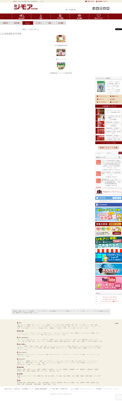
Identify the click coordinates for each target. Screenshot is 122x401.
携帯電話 (28, 361)
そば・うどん (57, 326)
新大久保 (53, 382)
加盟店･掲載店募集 (41, 389)
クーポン (38, 23)
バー (88, 324)
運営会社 (17, 389)
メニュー (27, 23)
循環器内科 (82, 369)
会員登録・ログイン (102, 1)
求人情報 (79, 16)
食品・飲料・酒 (20, 364)
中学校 (78, 341)
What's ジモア (98, 16)
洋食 (76, 324)
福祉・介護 (52, 371)
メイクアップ (39, 333)
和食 (18, 324)
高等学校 (83, 341)
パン (38, 326)
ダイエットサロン (65, 333)
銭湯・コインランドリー (62, 348)
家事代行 (26, 346)
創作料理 (68, 324)
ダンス (96, 339)
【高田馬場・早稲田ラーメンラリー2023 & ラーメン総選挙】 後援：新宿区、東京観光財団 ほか (113, 138)
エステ (33, 334)
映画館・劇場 (20, 354)
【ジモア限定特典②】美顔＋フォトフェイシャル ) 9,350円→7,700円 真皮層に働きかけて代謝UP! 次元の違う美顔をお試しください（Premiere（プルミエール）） (111, 164)
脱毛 (72, 333)
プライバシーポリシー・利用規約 (91, 389)
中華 (92, 324)
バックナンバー (102, 96)
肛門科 (38, 369)
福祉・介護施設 (66, 376)
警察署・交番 (40, 376)
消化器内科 (51, 369)
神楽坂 (18, 384)
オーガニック (35, 361)
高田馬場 (82, 382)
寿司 (18, 328)
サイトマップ (107, 389)
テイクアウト (80, 328)
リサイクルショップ (93, 361)
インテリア (66, 362)
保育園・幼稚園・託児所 (64, 341)
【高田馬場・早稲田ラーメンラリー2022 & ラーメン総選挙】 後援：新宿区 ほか (113, 130)
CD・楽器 (28, 364)
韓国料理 (52, 328)
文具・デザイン (20, 361)
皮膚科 (24, 369)
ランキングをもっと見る (108, 143)
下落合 (39, 382)
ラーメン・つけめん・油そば (57, 324)
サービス (62, 346)
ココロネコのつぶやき (109, 299)
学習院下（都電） (47, 384)
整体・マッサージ (48, 333)
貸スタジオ (45, 339)
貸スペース (32, 339)
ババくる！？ (115, 102)
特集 (40, 16)
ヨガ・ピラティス (49, 334)
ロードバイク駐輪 (37, 348)
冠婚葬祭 (53, 348)
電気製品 (83, 362)
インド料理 (58, 328)
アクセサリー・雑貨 (69, 361)
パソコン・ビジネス (40, 341)
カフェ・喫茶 (27, 326)
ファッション (37, 362)
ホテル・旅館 (97, 376)
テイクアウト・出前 (74, 362)
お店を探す (21, 16)
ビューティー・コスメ (51, 362)
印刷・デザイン (20, 348)
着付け (74, 339)
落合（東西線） (46, 382)
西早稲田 (93, 382)
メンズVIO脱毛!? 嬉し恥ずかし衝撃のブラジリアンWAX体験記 (113, 117)
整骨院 (28, 371)
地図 (49, 23)
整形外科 (19, 369)
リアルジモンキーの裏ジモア (109, 301)
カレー (99, 326)
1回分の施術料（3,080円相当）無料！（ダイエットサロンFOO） (111, 173)
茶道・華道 (49, 341)
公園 (73, 376)
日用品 (40, 361)
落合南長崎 (59, 382)
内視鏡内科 (44, 369)
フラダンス (32, 333)
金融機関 (85, 348)
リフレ (18, 334)
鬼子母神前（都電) (21, 382)
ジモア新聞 (60, 16)
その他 (85, 328)
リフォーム (19, 346)
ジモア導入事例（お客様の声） (58, 389)
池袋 (78, 382)
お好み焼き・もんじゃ (43, 328)
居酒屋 (48, 324)
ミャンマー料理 (71, 328)
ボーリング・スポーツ (30, 354)
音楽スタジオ (98, 346)
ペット (33, 364)
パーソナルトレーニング (22, 333)
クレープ (81, 326)
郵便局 (82, 376)
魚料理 (95, 324)
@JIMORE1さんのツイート (108, 201)
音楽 (34, 341)
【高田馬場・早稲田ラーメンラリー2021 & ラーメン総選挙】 (113, 124)
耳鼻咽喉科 (72, 369)
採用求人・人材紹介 (34, 346)
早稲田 (87, 382)
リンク (116, 389)
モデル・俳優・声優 (82, 339)
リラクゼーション (26, 334)
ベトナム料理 (82, 324)
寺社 (35, 376)
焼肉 (73, 324)
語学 (28, 339)
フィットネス (57, 334)
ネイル (37, 334)
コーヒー (51, 326)
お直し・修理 (43, 346)
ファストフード (33, 328)
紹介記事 (16, 23)
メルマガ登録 (74, 389)
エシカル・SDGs (59, 361)
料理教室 (56, 341)
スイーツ (102, 99)
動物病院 (33, 371)
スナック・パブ (20, 356)
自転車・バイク (20, 362)
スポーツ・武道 (20, 341)
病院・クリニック (32, 369)
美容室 (92, 333)
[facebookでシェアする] (94, 8)
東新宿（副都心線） (31, 382)
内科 (78, 369)
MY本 (115, 99)
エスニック (94, 326)
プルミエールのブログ (109, 297)
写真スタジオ (75, 346)
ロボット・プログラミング (66, 339)
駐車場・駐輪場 (88, 376)
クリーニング (29, 348)
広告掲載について (27, 389)
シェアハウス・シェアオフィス (86, 346)
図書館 (77, 376)
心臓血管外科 (90, 369)
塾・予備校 (28, 341)
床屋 (42, 334)
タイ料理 (64, 328)
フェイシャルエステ (85, 333)
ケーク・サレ (75, 326)
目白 (98, 382)
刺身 (69, 326)
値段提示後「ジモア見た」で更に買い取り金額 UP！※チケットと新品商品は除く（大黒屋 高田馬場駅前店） (111, 181)
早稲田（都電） (29, 384)
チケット (85, 361)
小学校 (73, 341)
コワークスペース (21, 339)
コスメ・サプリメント (49, 361)
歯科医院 (19, 371)
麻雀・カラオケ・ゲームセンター (53, 354)
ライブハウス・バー (67, 354)
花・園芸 (39, 364)
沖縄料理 (29, 324)
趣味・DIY (60, 362)
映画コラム (115, 96)
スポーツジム (57, 333)
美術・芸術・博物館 (49, 376)
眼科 (24, 371)
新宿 (23, 384)
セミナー (39, 339)
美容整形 (77, 333)
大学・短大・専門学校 (92, 341)
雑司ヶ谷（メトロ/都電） (69, 382)
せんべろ (38, 324)
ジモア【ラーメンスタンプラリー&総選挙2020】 (113, 111)
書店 (43, 362)
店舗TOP (5, 23)
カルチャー (91, 339)
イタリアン (87, 326)
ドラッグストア (44, 371)
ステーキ (23, 324)
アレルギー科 (58, 369)
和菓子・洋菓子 (29, 362)
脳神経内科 (65, 369)
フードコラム (102, 102)
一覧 (118, 157)
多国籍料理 (19, 326)
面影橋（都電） (37, 384)
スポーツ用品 (78, 361)
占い (98, 354)
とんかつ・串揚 (24, 328)
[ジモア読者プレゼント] (108, 150)
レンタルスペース (40, 354)
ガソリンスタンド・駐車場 (94, 348)
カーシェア (19, 349)
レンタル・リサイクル (53, 346)
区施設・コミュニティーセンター (24, 376)
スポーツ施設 (59, 376)
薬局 (38, 371)
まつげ (97, 333)
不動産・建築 (46, 348)
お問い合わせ (89, 1)
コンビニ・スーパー (91, 362)
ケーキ (43, 324)
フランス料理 (44, 326)
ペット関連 (67, 346)
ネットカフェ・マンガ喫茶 (79, 354)
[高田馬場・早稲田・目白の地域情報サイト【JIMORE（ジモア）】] (26, 9)
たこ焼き (64, 326)
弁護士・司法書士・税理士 (75, 348)
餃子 (33, 324)
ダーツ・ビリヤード (91, 354)
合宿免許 (51, 339)
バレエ (56, 339)
